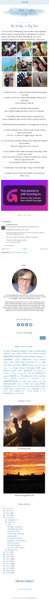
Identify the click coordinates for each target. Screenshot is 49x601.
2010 (8, 568)
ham (34, 370)
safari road (29, 384)
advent (19, 353)
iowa (29, 373)
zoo (14, 393)
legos (18, 376)
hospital (6, 373)
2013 (8, 561)
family (30, 365)
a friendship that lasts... (15, 529)
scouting (36, 384)
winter (36, 391)
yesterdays (8, 393)
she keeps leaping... (14, 545)
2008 (8, 573)
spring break (21, 386)
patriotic (19, 384)
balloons (36, 353)
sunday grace (12, 536)
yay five (43, 391)
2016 (8, 554)
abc (13, 353)
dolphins (38, 362)
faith (24, 364)
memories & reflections (29, 378)
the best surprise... (13, 543)
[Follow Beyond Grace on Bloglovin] (24, 582)
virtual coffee (8, 391)
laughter (6, 376)
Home (25, 249)
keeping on (41, 373)
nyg (40, 381)
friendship (30, 368)
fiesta (36, 365)
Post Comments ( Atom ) (19, 252)
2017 (8, 552)
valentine (43, 389)
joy (33, 373)
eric (19, 365)
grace (44, 368)
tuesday (35, 388)
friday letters (19, 368)
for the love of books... (15, 538)
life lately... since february (16, 541)
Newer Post (5, 249)
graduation (7, 370)
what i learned (26, 391)
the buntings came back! (15, 534)
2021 (8, 511)
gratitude (28, 370)
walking (17, 391)
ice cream (12, 373)
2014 (8, 559)
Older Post (44, 249)
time (23, 389)
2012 (8, 564)
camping (17, 360)
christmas (42, 360)
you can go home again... (16, 547)
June (9, 522)
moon (44, 378)
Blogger (28, 589)
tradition (28, 389)
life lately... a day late (14, 527)
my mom (22, 381)
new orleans (32, 381)
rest (24, 384)
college (17, 362)
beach (43, 353)
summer (43, 386)
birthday (31, 356)
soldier (14, 386)
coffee (11, 362)
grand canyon (17, 370)
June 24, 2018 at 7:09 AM (13, 242)
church (5, 362)
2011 (8, 566)
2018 (8, 518)
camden (8, 359)
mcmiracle (13, 378)
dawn (23, 362)
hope (44, 370)
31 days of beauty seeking (14, 351)
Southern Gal (10, 224)
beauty (25, 356)
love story (34, 376)
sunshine (18, 389)
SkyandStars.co (32, 598)
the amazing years (24, 449)
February (11, 550)
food (10, 368)
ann (30, 353)
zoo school (20, 393)
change (35, 360)
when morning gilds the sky (24, 495)
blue (44, 356)
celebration (26, 359)
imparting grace (22, 373)
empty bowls (12, 365)
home (39, 370)
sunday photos (8, 389)
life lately (27, 215)
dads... (9, 524)
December (11, 520)
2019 (8, 515)
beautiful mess (12, 356)
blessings (39, 356)
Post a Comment (9, 245)
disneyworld (30, 362)
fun (38, 367)
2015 (8, 557)
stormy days (29, 386)
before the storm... (14, 531)
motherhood (10, 381)
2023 (8, 508)
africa (25, 353)
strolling (37, 386)
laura (13, 375)
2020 (8, 513)
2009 (8, 570)
